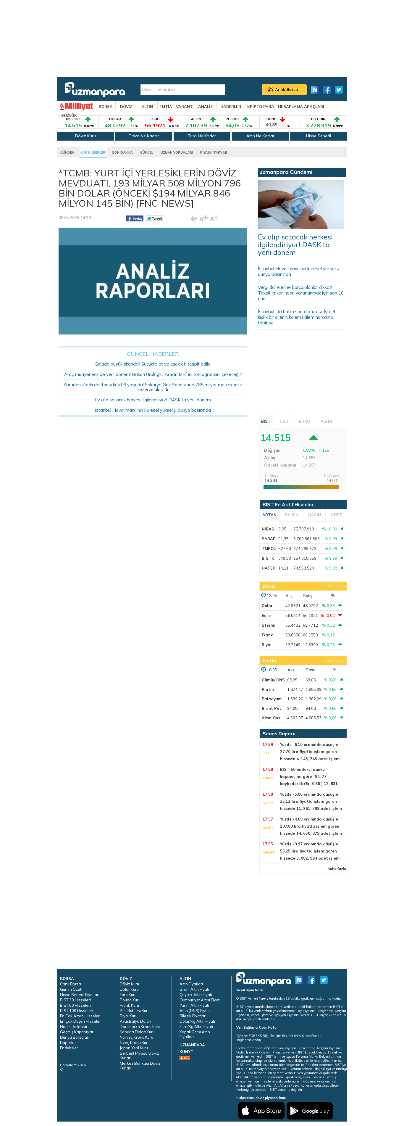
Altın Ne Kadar (260, 136)
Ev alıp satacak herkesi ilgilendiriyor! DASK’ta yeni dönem (153, 400)
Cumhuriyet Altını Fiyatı (200, 1000)
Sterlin (268, 625)
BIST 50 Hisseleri (75, 1005)
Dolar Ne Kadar (144, 136)
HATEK (268, 568)
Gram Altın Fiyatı (194, 989)
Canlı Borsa (70, 984)
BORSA (106, 106)
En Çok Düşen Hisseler (80, 1021)
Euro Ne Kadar (202, 136)
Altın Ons (271, 717)
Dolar (267, 605)
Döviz (269, 586)
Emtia (269, 660)
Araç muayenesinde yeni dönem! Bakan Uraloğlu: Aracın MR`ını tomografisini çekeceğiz (153, 374)
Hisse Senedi (318, 136)
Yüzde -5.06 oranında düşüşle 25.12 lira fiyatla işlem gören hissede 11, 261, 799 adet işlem (311, 801)
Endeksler (69, 1047)
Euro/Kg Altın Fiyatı (196, 1026)
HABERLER (230, 106)
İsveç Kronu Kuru (135, 1042)
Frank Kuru (129, 1005)
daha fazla (333, 586)
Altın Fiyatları (191, 984)
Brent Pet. (272, 708)
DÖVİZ (126, 106)
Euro (266, 615)
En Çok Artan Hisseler (80, 1016)
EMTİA (165, 106)
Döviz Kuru (85, 136)
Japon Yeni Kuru (134, 1047)
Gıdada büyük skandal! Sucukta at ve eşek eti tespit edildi (153, 364)
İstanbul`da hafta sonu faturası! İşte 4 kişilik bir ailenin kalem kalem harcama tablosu (296, 317)
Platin (268, 689)
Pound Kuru (130, 1000)
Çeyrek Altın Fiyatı (196, 994)
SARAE (268, 538)
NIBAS (268, 529)
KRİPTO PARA (260, 106)
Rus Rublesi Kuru (135, 1010)
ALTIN (147, 106)
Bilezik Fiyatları (193, 1016)
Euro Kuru (128, 994)
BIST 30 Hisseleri (75, 1000)
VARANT (184, 106)
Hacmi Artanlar (74, 1026)
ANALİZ (205, 106)
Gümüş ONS (273, 680)
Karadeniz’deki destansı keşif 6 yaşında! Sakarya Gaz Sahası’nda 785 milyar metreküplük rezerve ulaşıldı (153, 387)
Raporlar (68, 1042)
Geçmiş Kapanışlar (76, 1032)
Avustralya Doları (135, 1021)
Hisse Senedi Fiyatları (79, 994)
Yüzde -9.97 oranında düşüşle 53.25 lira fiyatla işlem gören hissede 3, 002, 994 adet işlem (310, 851)
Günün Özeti (71, 989)
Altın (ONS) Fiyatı (195, 1010)
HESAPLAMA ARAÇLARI (301, 106)
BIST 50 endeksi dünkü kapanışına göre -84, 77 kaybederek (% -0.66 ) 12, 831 (309, 776)
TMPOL (269, 548)
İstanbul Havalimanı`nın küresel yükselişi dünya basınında (153, 410)
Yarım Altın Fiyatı (194, 1005)
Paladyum (272, 698)
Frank (267, 635)
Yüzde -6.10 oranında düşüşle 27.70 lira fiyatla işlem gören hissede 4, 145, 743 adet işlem (310, 751)
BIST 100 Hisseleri (76, 1010)
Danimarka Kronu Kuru (140, 1026)
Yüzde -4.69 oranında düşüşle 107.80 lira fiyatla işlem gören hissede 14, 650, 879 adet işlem (311, 826)
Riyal (267, 644)
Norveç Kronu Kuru (136, 1037)
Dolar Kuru (129, 989)
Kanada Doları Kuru (137, 1032)
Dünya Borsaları (74, 1037)
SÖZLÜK (69, 115)
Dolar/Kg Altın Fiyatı (197, 1021)
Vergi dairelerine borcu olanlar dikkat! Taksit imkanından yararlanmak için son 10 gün (301, 292)
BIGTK (268, 558)
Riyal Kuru (129, 1016)
